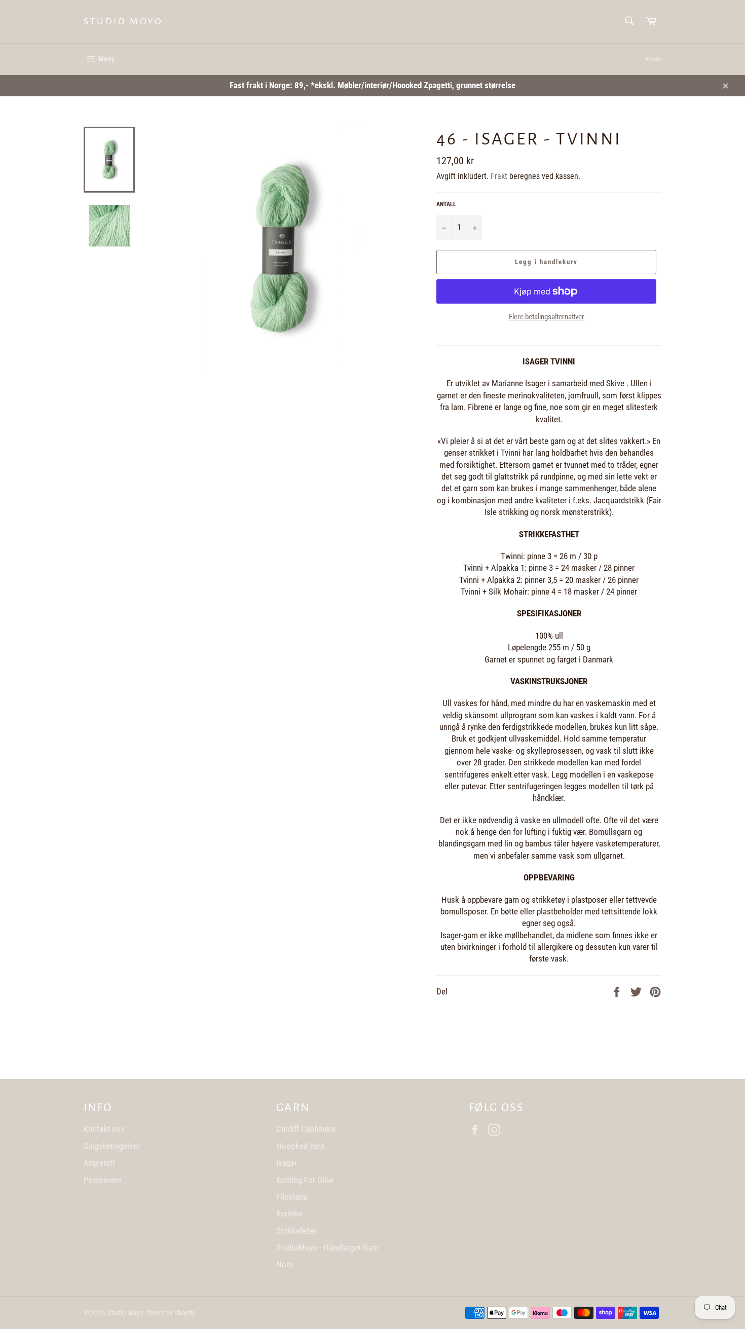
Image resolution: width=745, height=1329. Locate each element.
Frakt (499, 176)
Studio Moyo (123, 21)
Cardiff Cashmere (306, 1129)
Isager (286, 1163)
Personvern (103, 1180)
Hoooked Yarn (300, 1146)
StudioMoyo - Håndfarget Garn (327, 1247)
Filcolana (291, 1197)
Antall (446, 204)
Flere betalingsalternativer (546, 316)
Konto (653, 59)
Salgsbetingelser (112, 1146)
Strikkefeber (296, 1231)
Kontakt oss (104, 1129)
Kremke (289, 1213)
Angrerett (99, 1163)
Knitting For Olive (305, 1180)
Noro (284, 1264)
